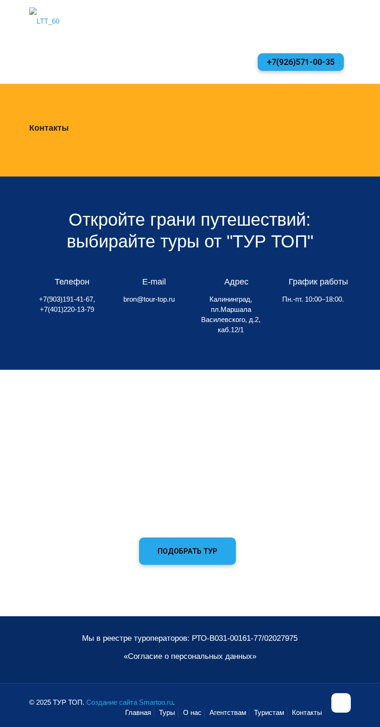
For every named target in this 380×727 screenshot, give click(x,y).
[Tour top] (44, 21)
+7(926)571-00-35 (301, 62)
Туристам (269, 712)
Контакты (307, 712)
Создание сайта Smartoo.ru (129, 702)
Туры (167, 712)
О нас (192, 712)
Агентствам (227, 712)
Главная (138, 712)
